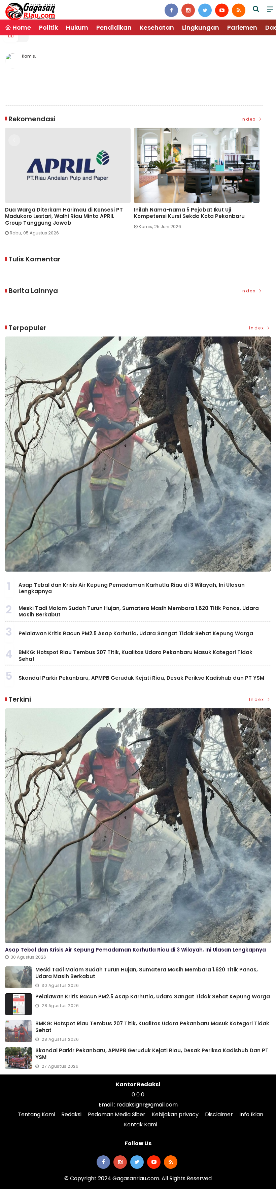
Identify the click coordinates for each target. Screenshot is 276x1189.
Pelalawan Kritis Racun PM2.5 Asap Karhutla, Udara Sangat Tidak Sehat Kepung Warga (136, 633)
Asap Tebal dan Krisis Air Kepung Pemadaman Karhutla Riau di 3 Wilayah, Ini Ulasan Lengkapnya (132, 588)
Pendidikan (114, 27)
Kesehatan (157, 27)
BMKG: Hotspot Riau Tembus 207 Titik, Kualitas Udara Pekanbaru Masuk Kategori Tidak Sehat (135, 656)
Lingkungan (200, 27)
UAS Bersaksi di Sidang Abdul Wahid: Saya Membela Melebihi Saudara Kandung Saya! (63, 213)
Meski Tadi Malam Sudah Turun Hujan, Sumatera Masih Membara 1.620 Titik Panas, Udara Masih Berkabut (139, 611)
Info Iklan (251, 1114)
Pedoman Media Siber (116, 1114)
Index (249, 119)
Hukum (77, 27)
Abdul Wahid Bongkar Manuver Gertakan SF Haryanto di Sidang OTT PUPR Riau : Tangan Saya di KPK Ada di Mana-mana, (193, 216)
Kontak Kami (140, 1124)
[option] (69, 181)
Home (21, 27)
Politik (48, 27)
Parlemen (242, 27)
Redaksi (71, 1114)
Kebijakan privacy (175, 1114)
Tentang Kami (36, 1114)
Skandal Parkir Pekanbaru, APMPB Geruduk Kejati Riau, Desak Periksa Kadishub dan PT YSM (141, 677)
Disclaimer (219, 1114)
